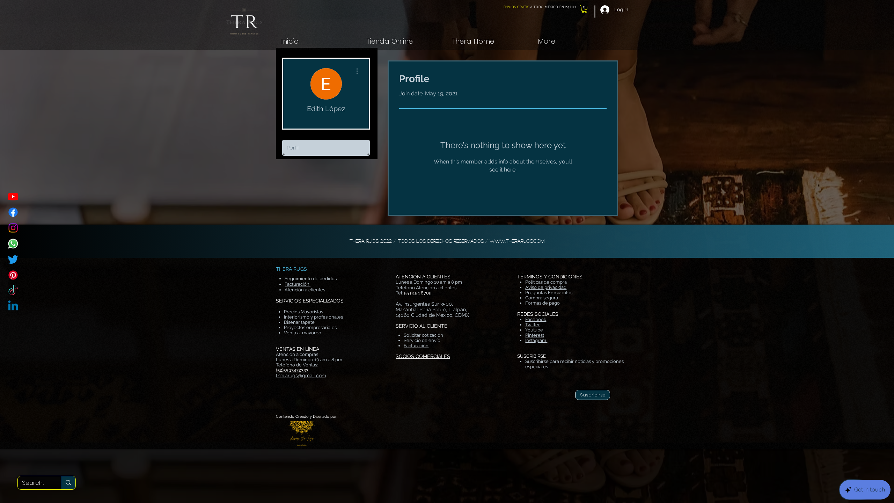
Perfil (293, 147)
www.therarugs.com (517, 240)
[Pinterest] (13, 275)
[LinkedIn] (13, 306)
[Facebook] (13, 212)
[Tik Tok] (13, 291)
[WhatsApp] (13, 244)
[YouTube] (13, 196)
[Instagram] (13, 228)
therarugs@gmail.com (301, 375)
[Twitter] (13, 259)
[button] (584, 9)
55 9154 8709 (418, 293)
